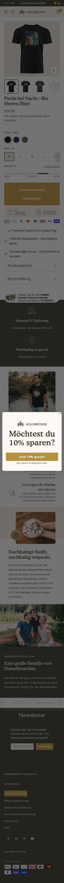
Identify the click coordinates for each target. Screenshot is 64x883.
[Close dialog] (60, 413)
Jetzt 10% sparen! (32, 457)
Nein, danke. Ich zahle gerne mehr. (32, 462)
